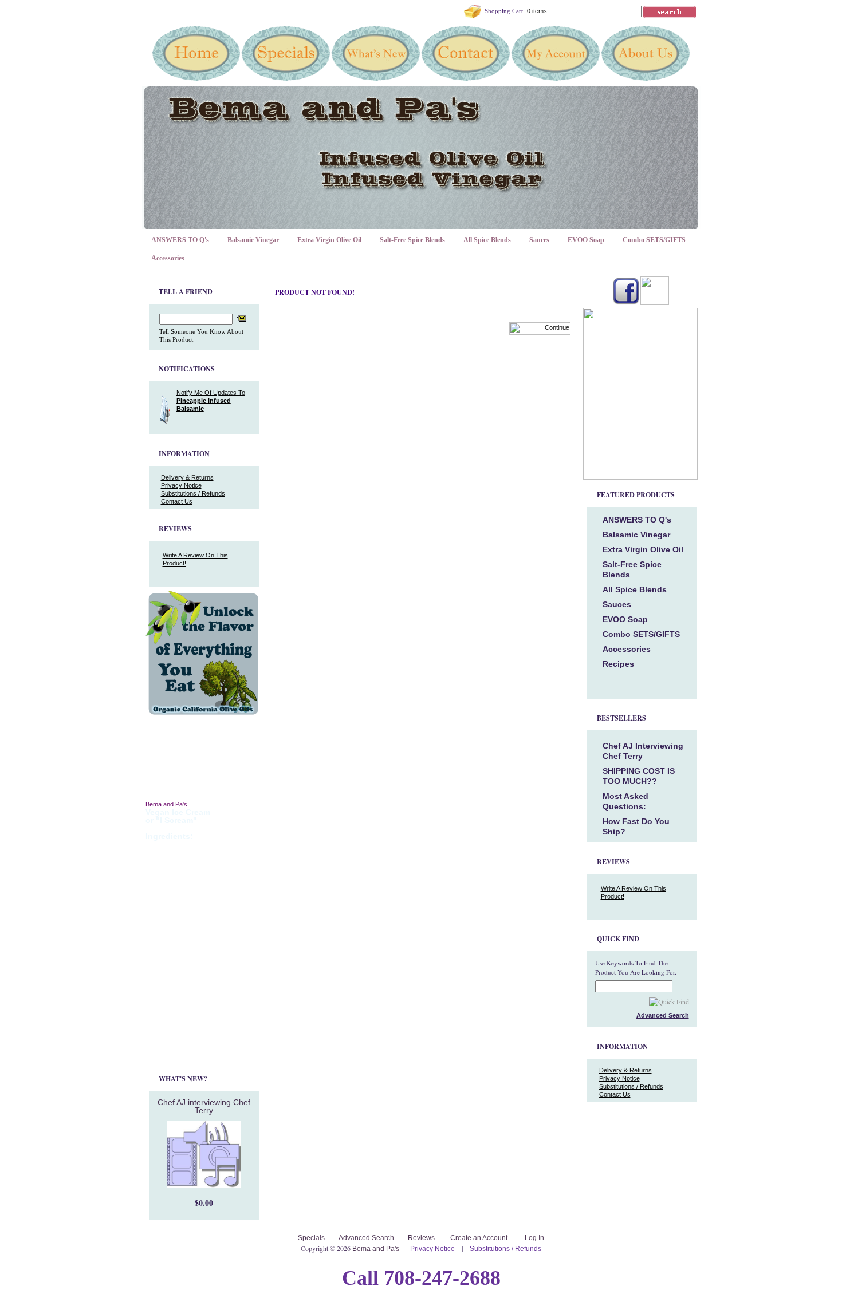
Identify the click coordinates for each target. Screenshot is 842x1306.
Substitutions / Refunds (193, 493)
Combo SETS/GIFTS (654, 240)
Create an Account (478, 1238)
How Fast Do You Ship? (636, 826)
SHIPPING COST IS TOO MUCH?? (639, 776)
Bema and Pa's (375, 1249)
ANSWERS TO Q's (180, 240)
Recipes (618, 663)
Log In (534, 1238)
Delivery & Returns (187, 477)
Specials (311, 1238)
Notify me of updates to (210, 400)
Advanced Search (366, 1238)
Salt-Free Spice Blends (412, 240)
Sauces (539, 240)
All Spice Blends (487, 240)
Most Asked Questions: (625, 801)
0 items (537, 10)
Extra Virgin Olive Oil (329, 240)
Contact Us (176, 501)
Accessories (167, 258)
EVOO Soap (586, 240)
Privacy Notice (181, 485)
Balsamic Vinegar (253, 240)
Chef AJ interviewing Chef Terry (204, 1106)
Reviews (421, 1238)
